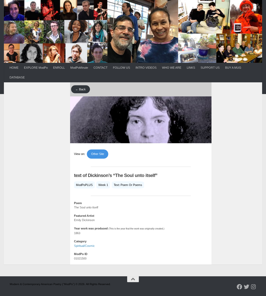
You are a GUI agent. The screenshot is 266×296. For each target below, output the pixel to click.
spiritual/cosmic (84, 245)
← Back (80, 89)
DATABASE (17, 77)
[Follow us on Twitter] (246, 287)
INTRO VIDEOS (146, 67)
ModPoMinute (79, 67)
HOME (14, 67)
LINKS (191, 67)
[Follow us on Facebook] (239, 287)
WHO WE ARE (171, 67)
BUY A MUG (233, 67)
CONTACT (100, 67)
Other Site (97, 154)
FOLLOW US (121, 67)
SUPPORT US (210, 67)
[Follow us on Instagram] (253, 287)
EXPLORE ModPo (36, 67)
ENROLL (59, 67)
